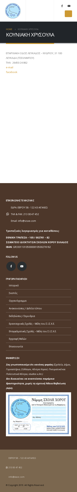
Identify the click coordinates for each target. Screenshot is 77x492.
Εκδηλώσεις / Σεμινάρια (22, 316)
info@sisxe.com (27, 220)
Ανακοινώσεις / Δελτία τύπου (25, 308)
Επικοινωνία (16, 346)
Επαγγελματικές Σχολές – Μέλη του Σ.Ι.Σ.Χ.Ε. (32, 331)
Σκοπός (13, 293)
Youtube (22, 266)
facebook (11, 72)
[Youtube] (69, 6)
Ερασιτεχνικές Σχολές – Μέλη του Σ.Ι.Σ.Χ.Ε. (32, 323)
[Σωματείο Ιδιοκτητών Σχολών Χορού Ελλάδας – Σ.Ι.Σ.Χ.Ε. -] (13, 11)
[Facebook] (62, 6)
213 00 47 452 (15, 467)
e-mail (9, 67)
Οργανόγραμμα (17, 300)
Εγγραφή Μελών (17, 338)
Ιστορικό (14, 285)
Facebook (11, 266)
